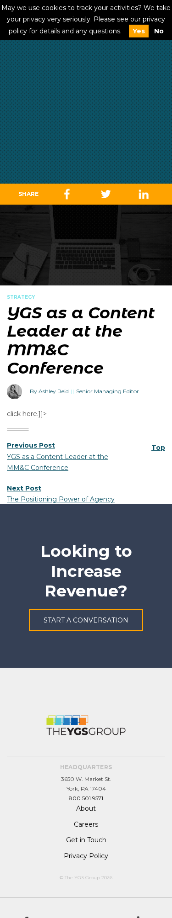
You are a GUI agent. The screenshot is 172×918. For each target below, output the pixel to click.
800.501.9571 (86, 798)
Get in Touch (86, 840)
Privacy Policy (86, 856)
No (159, 31)
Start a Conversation (86, 620)
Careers (86, 824)
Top (158, 447)
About (86, 808)
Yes (139, 31)
